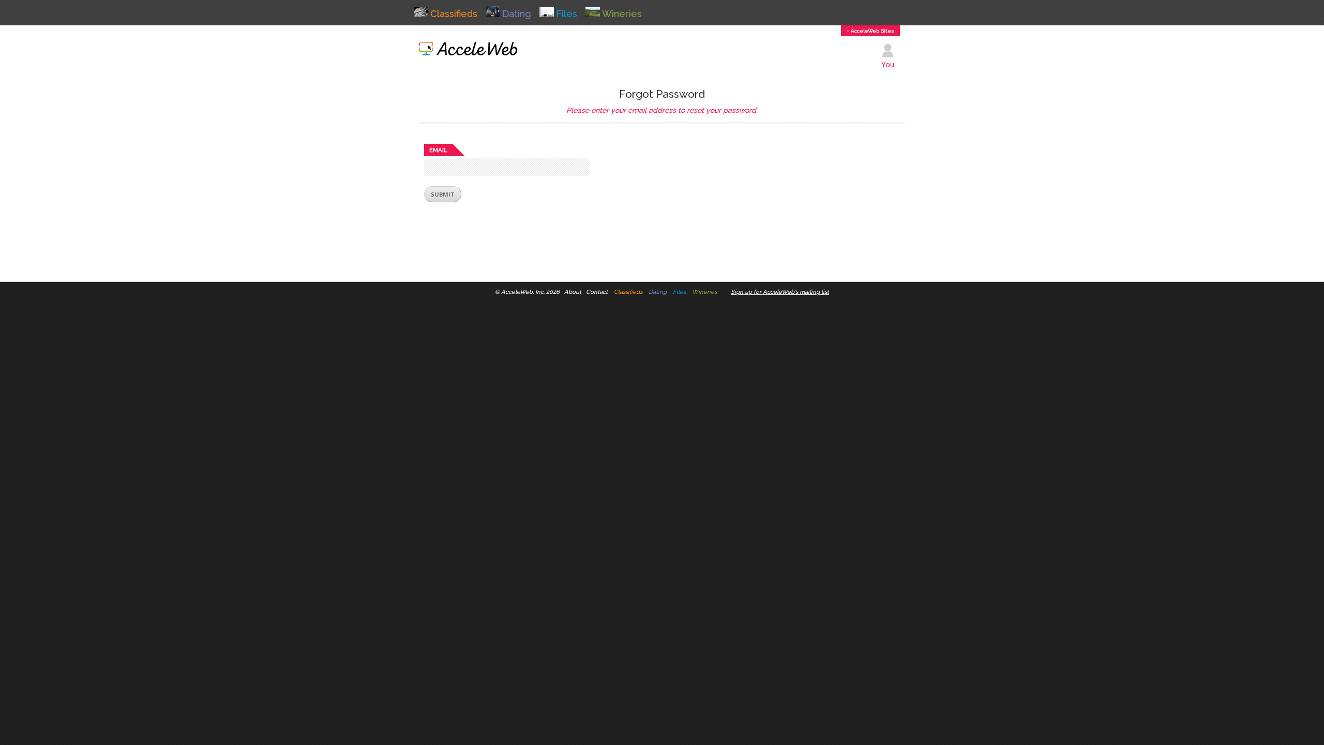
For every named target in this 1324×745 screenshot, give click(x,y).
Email (438, 150)
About (572, 291)
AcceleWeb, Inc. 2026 (530, 291)
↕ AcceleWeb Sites (870, 31)
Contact (597, 291)
